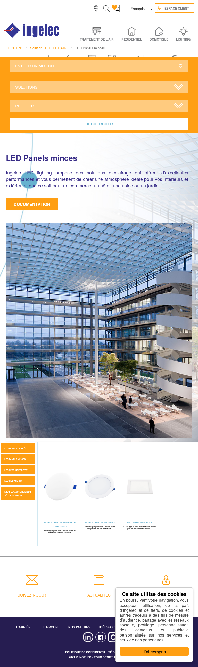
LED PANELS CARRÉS (15, 448)
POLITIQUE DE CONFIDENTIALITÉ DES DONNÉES (99, 652)
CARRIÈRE (24, 627)
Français (137, 8)
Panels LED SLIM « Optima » (100, 522)
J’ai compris (154, 651)
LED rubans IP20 (13, 480)
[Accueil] (32, 30)
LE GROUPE (51, 627)
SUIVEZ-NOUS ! (32, 595)
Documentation (32, 204)
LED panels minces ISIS (139, 522)
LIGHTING (15, 47)
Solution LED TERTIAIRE (49, 47)
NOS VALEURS (79, 627)
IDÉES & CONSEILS (113, 627)
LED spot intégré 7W (16, 470)
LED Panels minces (15, 459)
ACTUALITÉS (99, 595)
